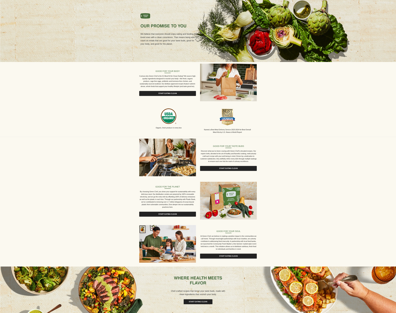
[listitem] (168, 119)
